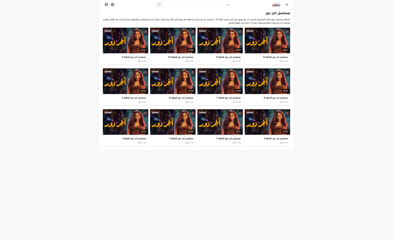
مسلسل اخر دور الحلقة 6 (181, 98)
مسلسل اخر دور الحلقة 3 (228, 138)
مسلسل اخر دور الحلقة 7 (229, 98)
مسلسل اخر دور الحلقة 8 (276, 98)
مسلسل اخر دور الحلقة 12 (275, 57)
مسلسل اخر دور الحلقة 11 (228, 57)
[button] (159, 4)
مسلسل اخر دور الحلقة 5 (134, 98)
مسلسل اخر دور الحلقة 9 (134, 57)
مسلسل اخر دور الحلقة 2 (181, 138)
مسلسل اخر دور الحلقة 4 (276, 138)
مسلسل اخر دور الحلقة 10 (180, 57)
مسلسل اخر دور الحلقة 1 (134, 138)
